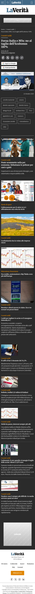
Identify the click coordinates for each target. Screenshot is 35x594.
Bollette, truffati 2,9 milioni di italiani (14, 392)
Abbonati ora (17, 573)
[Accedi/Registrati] (32, 2)
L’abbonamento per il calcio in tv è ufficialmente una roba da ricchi (13, 208)
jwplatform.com (8, 116)
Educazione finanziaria (9, 271)
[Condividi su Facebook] (3, 58)
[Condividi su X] (8, 58)
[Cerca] (7, 2)
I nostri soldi (10, 29)
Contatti (20, 567)
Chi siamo (4, 564)
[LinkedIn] (23, 579)
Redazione (30, 564)
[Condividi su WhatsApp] (12, 58)
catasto (21, 100)
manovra (20, 116)
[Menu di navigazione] (2, 2)
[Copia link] (22, 58)
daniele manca (23, 105)
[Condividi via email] (17, 58)
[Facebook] (11, 579)
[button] (17, 81)
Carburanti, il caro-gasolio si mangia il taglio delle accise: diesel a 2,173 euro (17, 461)
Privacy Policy (14, 591)
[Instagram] (19, 579)
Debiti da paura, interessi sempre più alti (16, 424)
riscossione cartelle (9, 121)
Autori (22, 564)
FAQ (13, 567)
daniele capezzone (8, 105)
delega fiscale (7, 110)
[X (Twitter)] (15, 579)
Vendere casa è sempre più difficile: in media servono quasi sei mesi (17, 497)
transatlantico (24, 121)
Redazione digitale (8, 53)
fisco (30, 110)
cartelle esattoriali (8, 100)
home (3, 29)
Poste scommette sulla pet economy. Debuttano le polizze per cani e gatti (17, 164)
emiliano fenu (20, 110)
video (4, 127)
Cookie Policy (22, 591)
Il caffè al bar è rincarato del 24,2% (14, 360)
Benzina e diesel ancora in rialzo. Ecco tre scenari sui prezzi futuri (16, 308)
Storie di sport (6, 205)
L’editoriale (13, 564)
